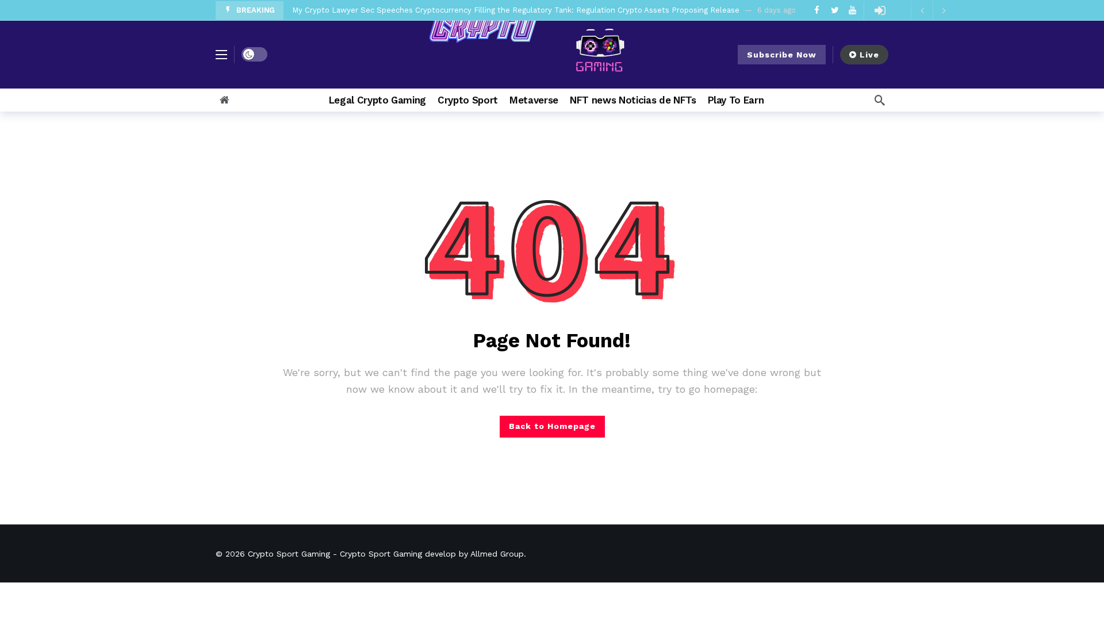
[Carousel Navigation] (932, 10)
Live (869, 54)
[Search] (879, 100)
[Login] (879, 10)
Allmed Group (497, 553)
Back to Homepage (552, 426)
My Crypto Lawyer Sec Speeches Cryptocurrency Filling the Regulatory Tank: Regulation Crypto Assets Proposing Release (515, 10)
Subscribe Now (781, 54)
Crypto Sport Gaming (289, 553)
